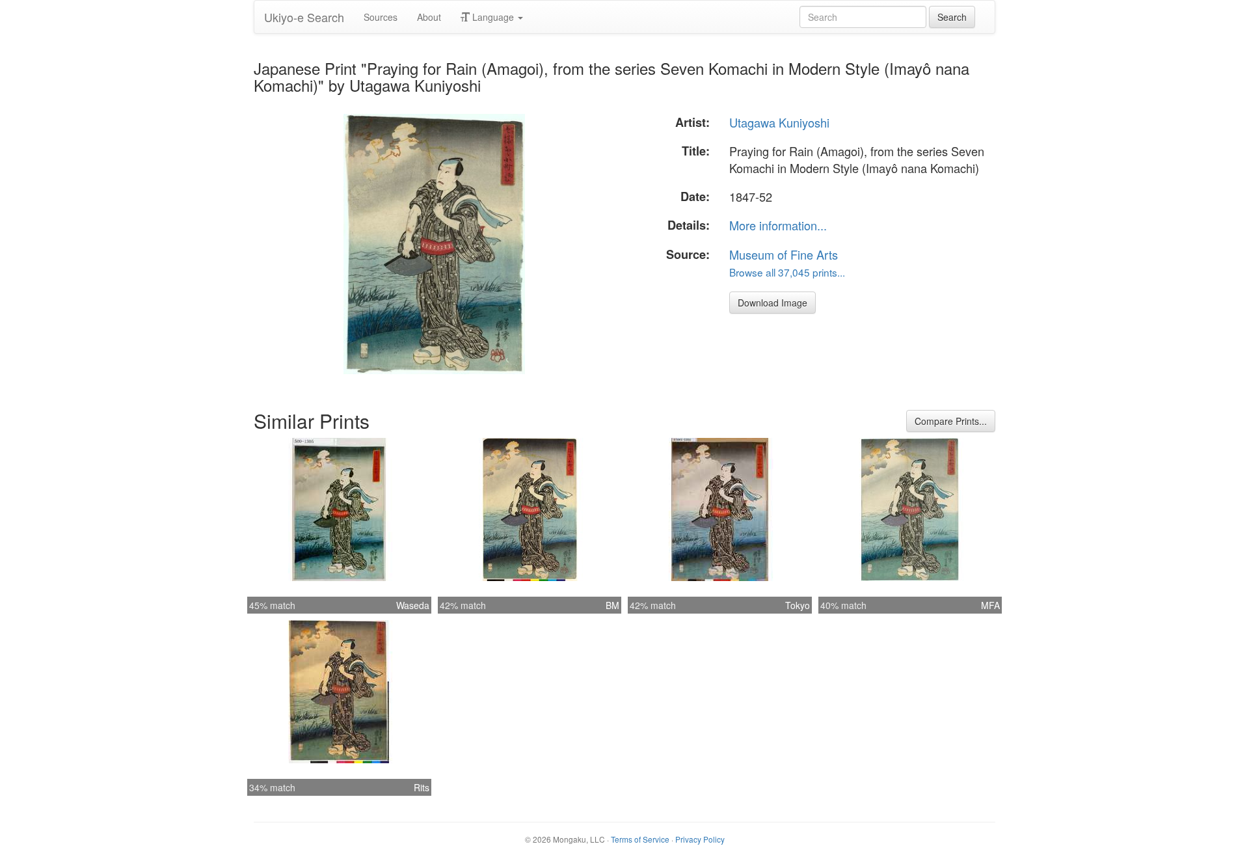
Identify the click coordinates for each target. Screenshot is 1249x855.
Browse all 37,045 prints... (787, 272)
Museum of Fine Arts (783, 254)
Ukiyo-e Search (304, 16)
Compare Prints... (951, 421)
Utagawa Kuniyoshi (779, 122)
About (429, 16)
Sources (380, 16)
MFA (990, 605)
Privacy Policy (700, 839)
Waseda (412, 605)
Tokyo (797, 605)
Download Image (772, 302)
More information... (778, 225)
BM (612, 605)
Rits (421, 787)
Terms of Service (640, 839)
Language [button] (493, 16)
